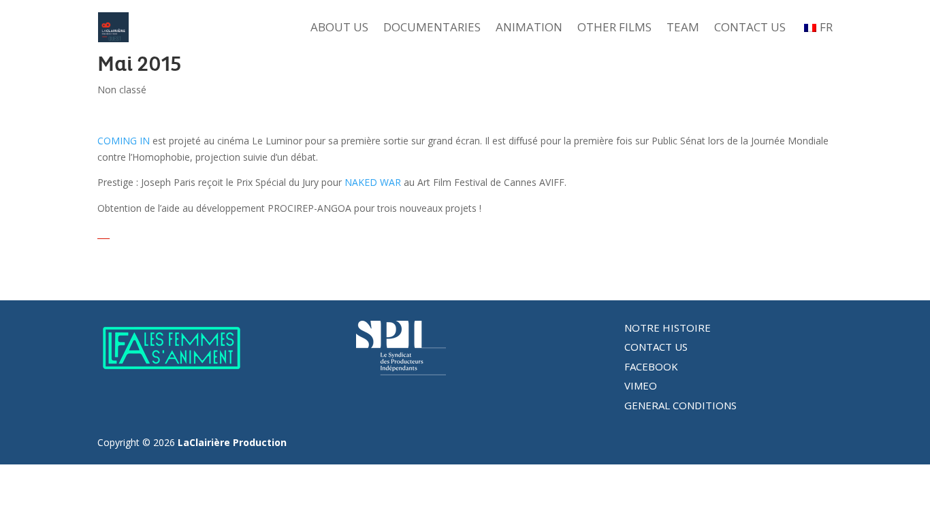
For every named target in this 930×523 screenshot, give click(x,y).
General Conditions (680, 405)
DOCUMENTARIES (432, 28)
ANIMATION (529, 28)
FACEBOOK (651, 366)
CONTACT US (750, 28)
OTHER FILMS (614, 28)
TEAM (683, 28)
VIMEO (640, 385)
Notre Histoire (667, 327)
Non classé (121, 89)
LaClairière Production (232, 442)
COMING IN (123, 140)
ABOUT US (339, 28)
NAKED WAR (372, 182)
